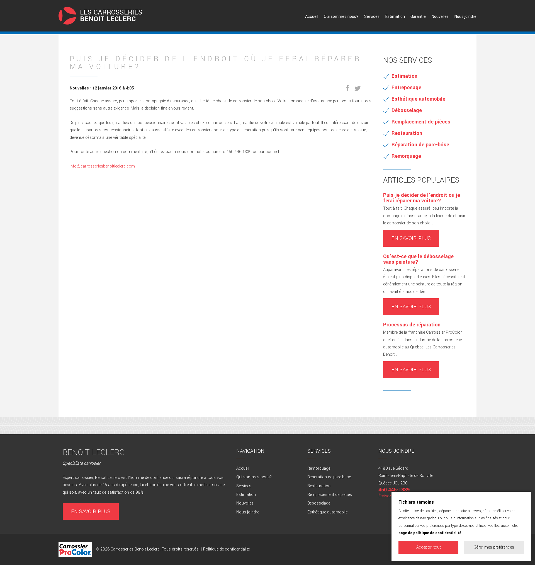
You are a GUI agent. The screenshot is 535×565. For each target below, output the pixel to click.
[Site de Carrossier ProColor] (75, 549)
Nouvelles (440, 17)
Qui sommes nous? (341, 17)
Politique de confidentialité (226, 549)
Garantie (418, 17)
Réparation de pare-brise (420, 144)
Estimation (395, 17)
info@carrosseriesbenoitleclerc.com (102, 166)
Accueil (311, 17)
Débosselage (406, 110)
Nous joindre (465, 17)
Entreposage (406, 87)
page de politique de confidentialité (429, 532)
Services (372, 17)
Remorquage (406, 156)
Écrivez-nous (389, 496)
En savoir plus (411, 238)
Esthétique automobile (418, 99)
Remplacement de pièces (420, 121)
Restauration (406, 133)
